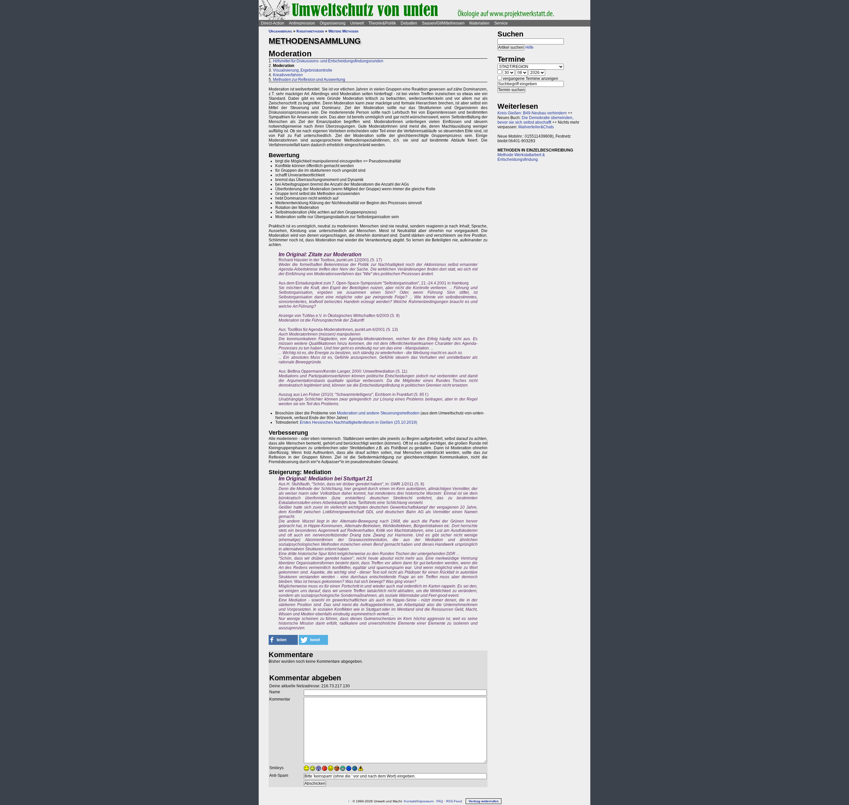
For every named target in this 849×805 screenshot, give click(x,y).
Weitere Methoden (343, 31)
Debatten (409, 23)
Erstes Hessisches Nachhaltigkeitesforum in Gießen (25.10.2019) (358, 422)
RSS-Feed (454, 801)
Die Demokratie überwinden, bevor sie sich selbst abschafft (535, 120)
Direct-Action (272, 23)
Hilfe (529, 47)
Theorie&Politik (382, 23)
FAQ (439, 801)
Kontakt (410, 801)
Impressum (425, 801)
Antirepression (302, 23)
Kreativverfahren (288, 75)
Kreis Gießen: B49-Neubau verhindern (532, 113)
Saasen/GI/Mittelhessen (443, 23)
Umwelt (357, 23)
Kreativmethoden (310, 31)
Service (501, 23)
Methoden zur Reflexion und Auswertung (309, 79)
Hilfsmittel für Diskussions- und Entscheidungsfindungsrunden (328, 61)
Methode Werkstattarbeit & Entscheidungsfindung (521, 157)
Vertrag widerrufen (483, 801)
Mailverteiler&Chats (536, 127)
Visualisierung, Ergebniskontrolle (302, 70)
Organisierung (333, 23)
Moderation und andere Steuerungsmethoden (378, 413)
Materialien (479, 23)
